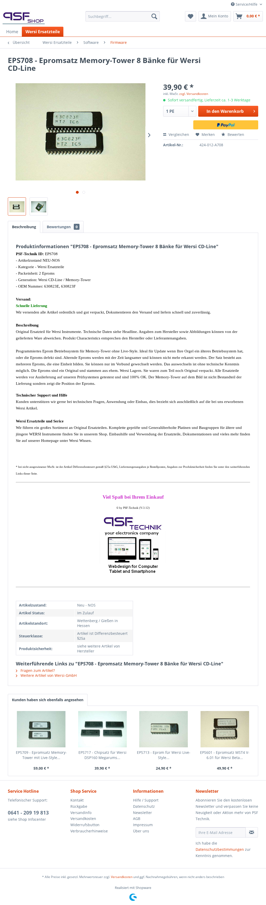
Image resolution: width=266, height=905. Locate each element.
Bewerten (235, 134)
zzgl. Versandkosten (193, 94)
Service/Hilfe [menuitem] (246, 4)
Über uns (141, 831)
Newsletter (142, 812)
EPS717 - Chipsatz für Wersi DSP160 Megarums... (102, 755)
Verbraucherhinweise (89, 831)
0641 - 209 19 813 (28, 812)
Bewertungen (62, 226)
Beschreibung (24, 226)
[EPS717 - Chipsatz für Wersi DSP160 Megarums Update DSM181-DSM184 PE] (103, 729)
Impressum (143, 824)
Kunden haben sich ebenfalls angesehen (47, 699)
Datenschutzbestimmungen (220, 849)
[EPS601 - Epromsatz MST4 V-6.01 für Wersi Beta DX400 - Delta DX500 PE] (225, 729)
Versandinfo (80, 812)
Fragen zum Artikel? (37, 670)
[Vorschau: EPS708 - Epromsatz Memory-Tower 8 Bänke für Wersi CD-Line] (17, 206)
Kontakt (77, 800)
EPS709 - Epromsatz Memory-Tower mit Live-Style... (41, 755)
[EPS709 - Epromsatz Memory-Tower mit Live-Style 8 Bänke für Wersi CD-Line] (41, 729)
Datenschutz (144, 806)
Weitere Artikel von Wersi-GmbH (48, 675)
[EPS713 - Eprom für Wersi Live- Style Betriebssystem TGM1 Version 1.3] (164, 729)
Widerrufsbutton (84, 824)
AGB (136, 818)
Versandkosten (83, 818)
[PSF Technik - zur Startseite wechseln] (24, 17)
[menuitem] (122, 16)
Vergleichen (178, 134)
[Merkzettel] (190, 16)
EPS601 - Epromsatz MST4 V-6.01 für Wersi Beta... (224, 755)
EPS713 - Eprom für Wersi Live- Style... (163, 755)
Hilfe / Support (145, 800)
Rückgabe (78, 806)
